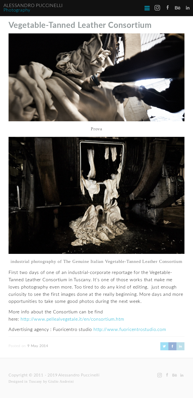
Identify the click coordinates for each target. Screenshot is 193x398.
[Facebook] (172, 349)
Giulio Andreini (61, 381)
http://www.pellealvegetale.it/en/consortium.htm (72, 319)
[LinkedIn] (180, 349)
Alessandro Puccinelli (33, 6)
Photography (17, 10)
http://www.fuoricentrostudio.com (129, 329)
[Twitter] (164, 349)
